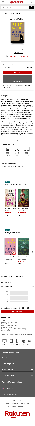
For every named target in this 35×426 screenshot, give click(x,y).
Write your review (17, 311)
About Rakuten (22, 406)
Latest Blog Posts (8, 364)
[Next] (32, 203)
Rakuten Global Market (11, 403)
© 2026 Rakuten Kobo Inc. (9, 394)
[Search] (31, 7)
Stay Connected (7, 369)
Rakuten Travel (24, 403)
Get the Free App (8, 375)
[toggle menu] (3, 2)
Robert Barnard (18, 53)
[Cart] (31, 2)
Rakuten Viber (21, 400)
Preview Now (12, 56)
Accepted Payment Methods (12, 382)
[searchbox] (17, 7)
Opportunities (7, 358)
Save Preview (25, 56)
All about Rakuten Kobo (10, 352)
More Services (11, 406)
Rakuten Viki (11, 400)
